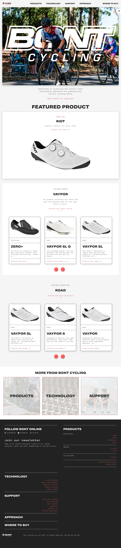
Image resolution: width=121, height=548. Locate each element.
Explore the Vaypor (90, 348)
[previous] (56, 269)
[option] (25, 240)
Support (70, 3)
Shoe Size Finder (50, 499)
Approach (85, 3)
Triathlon (112, 440)
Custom (113, 457)
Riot (114, 451)
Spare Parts (111, 464)
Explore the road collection (60, 296)
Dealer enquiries (50, 511)
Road (114, 435)
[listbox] (60, 240)
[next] (63, 269)
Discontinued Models (107, 462)
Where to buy (110, 3)
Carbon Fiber (52, 489)
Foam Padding (52, 480)
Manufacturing (51, 487)
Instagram (11, 433)
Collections (68, 456)
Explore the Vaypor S (56, 348)
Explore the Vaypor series (60, 209)
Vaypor (113, 449)
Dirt (114, 438)
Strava (35, 433)
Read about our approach (60, 98)
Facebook (23, 433)
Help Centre (52, 504)
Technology (53, 3)
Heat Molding (52, 502)
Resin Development (50, 482)
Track (114, 442)
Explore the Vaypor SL (92, 261)
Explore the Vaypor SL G (57, 261)
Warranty (54, 506)
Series (66, 447)
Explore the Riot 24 (60, 130)
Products (36, 3)
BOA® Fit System (50, 485)
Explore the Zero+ (19, 261)
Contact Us (53, 508)
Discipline (68, 434)
